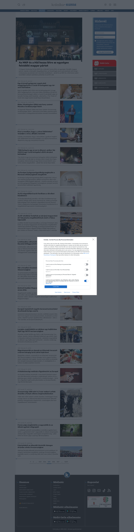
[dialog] (67, 266)
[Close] (93, 239)
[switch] (86, 264)
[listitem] (67, 261)
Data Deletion (58, 292)
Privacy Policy (75, 292)
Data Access (67, 292)
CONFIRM (56, 286)
